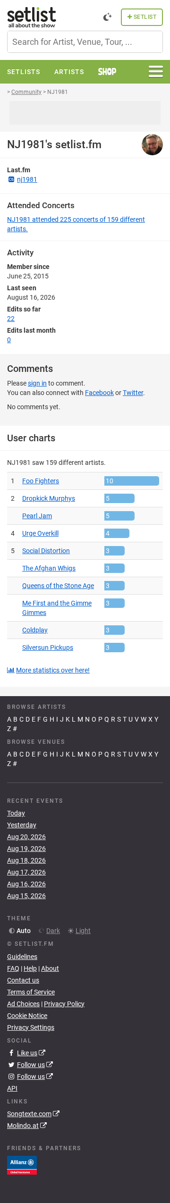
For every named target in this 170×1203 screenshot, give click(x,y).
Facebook (99, 392)
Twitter (133, 392)
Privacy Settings (30, 1027)
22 (11, 318)
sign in (37, 383)
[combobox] (85, 42)
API (12, 1088)
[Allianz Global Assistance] (22, 1165)
